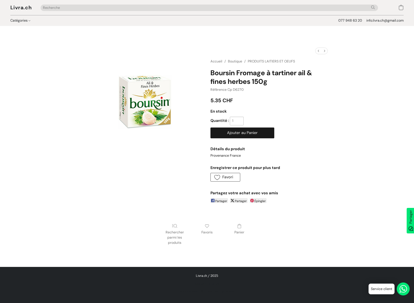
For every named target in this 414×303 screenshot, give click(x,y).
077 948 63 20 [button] (350, 20)
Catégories (19, 20)
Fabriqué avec (207, 291)
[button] (21, 7)
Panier (239, 232)
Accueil (216, 61)
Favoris (207, 232)
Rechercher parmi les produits (175, 237)
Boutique (235, 61)
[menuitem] (318, 51)
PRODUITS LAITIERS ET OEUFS (271, 61)
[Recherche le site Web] (373, 7)
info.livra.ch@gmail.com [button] (385, 20)
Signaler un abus (207, 284)
